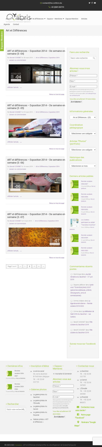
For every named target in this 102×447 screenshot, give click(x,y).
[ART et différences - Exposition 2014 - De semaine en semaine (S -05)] (35, 128)
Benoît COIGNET (16, 58)
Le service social (38, 371)
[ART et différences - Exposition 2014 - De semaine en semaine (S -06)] (35, 182)
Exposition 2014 (54, 58)
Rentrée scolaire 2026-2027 (19, 373)
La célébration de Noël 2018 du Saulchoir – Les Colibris (82, 314)
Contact (39, 445)
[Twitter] (89, 3)
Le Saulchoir (84, 371)
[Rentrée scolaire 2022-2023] (74, 251)
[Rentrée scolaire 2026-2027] (74, 184)
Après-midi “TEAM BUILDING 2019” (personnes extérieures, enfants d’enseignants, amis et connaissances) (82, 290)
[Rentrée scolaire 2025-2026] (74, 197)
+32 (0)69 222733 (57, 7)
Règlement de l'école (60, 445)
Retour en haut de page (56, 94)
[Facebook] (92, 3)
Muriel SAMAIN (20, 378)
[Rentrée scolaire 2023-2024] (74, 238)
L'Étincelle (83, 388)
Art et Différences (42, 58)
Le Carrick (83, 380)
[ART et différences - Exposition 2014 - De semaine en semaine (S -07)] (35, 237)
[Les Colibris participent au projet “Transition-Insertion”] (74, 223)
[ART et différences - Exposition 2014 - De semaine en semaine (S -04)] (35, 74)
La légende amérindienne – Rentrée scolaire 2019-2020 (81, 303)
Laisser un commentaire (17, 60)
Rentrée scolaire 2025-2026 (19, 386)
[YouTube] (95, 3)
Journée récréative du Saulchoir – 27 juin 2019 (81, 277)
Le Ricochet (84, 397)
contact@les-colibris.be (52, 3)
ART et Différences (29, 445)
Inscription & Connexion (63, 374)
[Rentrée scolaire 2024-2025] (74, 210)
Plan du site (47, 445)
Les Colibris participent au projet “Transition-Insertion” (88, 222)
